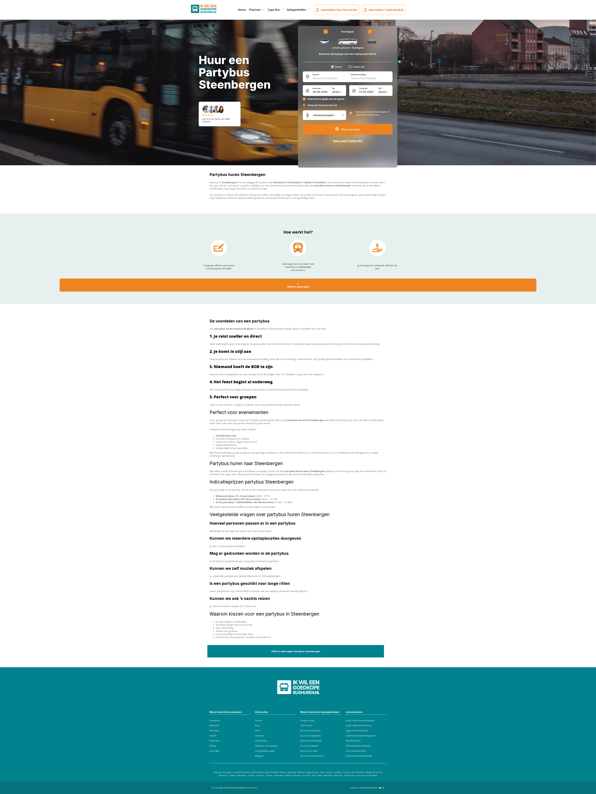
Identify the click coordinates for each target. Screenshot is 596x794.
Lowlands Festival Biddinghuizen (361, 735)
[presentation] (325, 31)
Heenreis (316, 88)
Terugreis (363, 88)
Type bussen (306, 725)
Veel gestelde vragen (265, 751)
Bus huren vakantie (309, 746)
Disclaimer (260, 735)
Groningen (214, 751)
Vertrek (315, 75)
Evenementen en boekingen (359, 756)
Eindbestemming (358, 75)
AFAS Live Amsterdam (356, 751)
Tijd (333, 88)
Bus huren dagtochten (310, 735)
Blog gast (259, 756)
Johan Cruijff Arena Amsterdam (360, 720)
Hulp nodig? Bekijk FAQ (348, 140)
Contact (258, 720)
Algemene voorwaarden (266, 746)
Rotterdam (214, 725)
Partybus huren (307, 720)
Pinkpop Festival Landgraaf (358, 746)
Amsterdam (215, 720)
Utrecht (213, 735)
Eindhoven (214, 740)
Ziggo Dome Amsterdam (357, 730)
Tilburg (213, 746)
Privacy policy (261, 740)
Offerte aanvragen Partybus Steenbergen (295, 651)
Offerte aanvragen (298, 286)
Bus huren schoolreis (310, 730)
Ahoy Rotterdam (353, 740)
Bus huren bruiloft (308, 751)
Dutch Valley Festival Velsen (358, 725)
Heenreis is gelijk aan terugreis (326, 98)
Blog (257, 725)
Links (257, 730)
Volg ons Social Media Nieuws (364, 787)
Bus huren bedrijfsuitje (311, 740)
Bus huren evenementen (312, 756)
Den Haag (214, 730)
